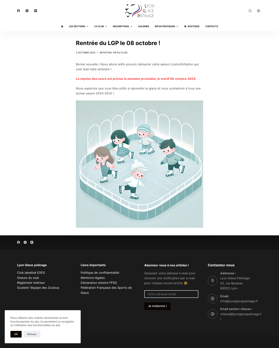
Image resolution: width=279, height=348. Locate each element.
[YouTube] (35, 10)
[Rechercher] (250, 10)
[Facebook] (18, 10)
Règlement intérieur (31, 283)
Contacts (211, 26)
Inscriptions (121, 26)
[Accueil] (62, 26)
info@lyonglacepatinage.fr (239, 301)
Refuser (32, 334)
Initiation (106, 52)
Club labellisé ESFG (31, 272)
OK (16, 334)
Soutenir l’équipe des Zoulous (38, 287)
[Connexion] (258, 10)
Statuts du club (28, 278)
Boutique (193, 26)
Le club (99, 26)
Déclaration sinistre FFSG (99, 283)
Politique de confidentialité (100, 272)
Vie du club (120, 52)
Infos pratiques (165, 26)
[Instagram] (27, 10)
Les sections (77, 26)
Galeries (143, 26)
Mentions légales (93, 278)
